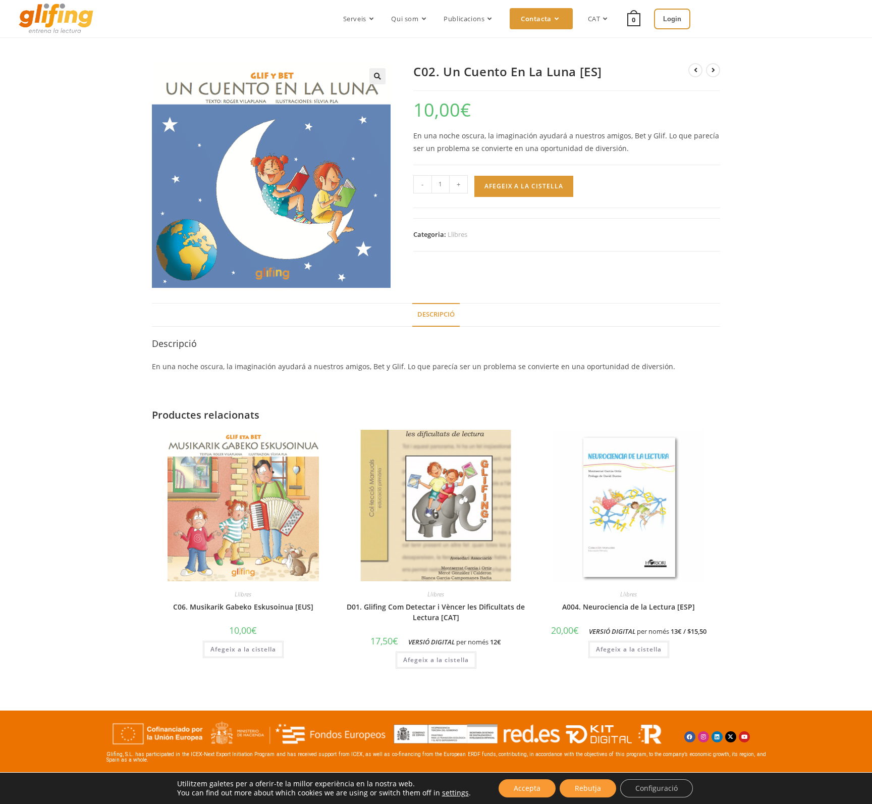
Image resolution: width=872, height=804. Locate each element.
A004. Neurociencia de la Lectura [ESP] (628, 607)
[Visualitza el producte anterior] (695, 70)
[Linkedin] (717, 736)
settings (455, 792)
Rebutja (588, 788)
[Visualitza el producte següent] (713, 70)
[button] (377, 76)
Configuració (656, 788)
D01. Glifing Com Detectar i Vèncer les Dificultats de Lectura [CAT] (436, 612)
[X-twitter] (730, 736)
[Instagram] (703, 736)
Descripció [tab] (436, 314)
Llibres (457, 234)
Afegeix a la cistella (523, 186)
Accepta (527, 788)
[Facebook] (689, 736)
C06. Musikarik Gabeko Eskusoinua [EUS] (243, 607)
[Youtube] (744, 736)
